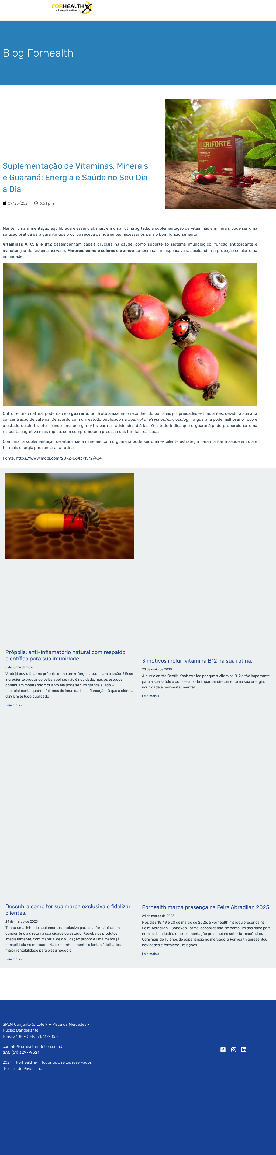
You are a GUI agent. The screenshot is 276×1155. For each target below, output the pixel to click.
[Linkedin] (244, 1049)
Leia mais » (14, 705)
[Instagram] (233, 1049)
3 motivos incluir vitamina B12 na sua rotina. (197, 660)
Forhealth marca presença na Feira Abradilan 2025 (205, 907)
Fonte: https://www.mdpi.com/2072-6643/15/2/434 (52, 458)
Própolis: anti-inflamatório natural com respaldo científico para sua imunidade (65, 655)
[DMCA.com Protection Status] (43, 1113)
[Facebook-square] (223, 1049)
